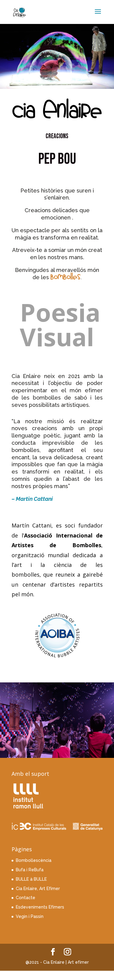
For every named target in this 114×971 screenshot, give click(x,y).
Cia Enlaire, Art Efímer (38, 888)
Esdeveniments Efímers (40, 907)
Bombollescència (33, 860)
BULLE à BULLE (31, 879)
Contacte (25, 897)
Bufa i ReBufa (29, 869)
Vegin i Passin (29, 916)
